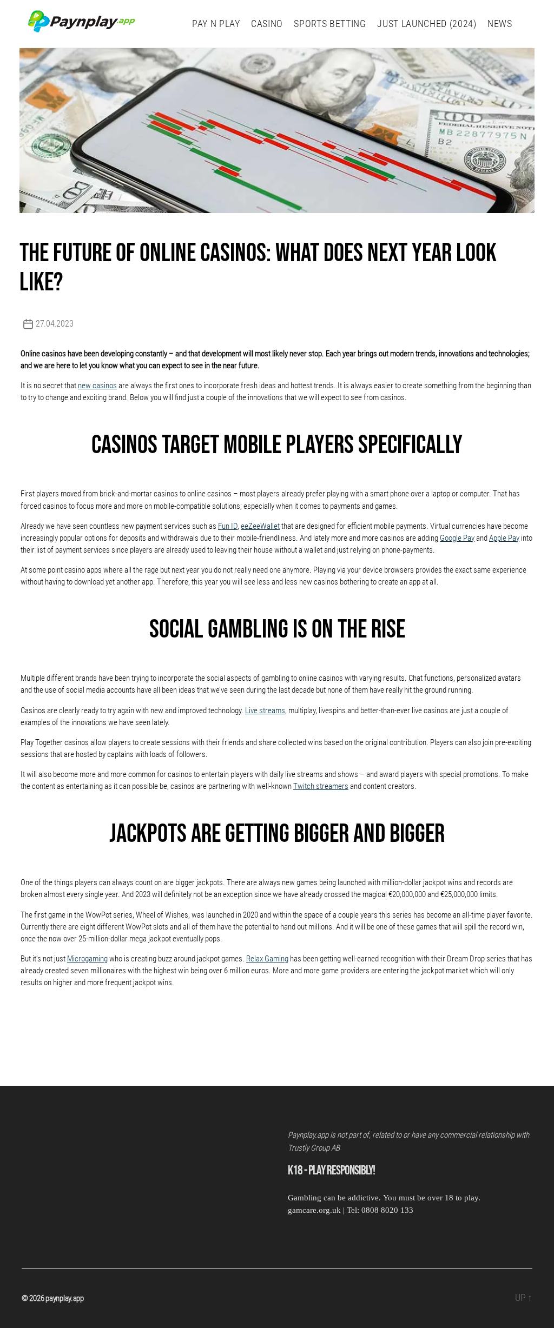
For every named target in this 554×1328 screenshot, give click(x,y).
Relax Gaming (267, 959)
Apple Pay (504, 538)
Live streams (265, 710)
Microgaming (87, 959)
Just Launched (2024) (426, 23)
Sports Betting (330, 23)
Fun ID (228, 526)
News (499, 23)
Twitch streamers (320, 786)
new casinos (97, 385)
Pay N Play (216, 23)
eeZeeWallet (260, 526)
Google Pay (457, 538)
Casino (267, 23)
